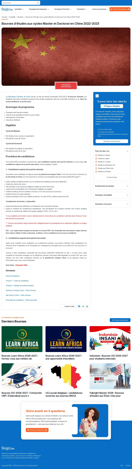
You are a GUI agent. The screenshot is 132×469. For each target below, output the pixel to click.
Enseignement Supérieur (38, 9)
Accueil (4, 17)
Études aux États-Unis (105, 168)
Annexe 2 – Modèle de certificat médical (20, 286)
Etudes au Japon (104, 158)
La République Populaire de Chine (18, 97)
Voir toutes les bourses (120, 320)
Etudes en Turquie (104, 162)
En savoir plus (112, 177)
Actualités (18, 9)
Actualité (12, 17)
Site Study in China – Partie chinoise (18, 295)
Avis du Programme (12, 276)
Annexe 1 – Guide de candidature (17, 281)
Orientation (81, 9)
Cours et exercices (99, 9)
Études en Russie (104, 155)
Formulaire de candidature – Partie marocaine (21, 300)
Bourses (20, 17)
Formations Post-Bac (61, 9)
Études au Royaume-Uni (106, 165)
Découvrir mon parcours (120, 9)
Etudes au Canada (104, 171)
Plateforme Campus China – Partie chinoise (21, 290)
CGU (121, 465)
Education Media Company (30, 458)
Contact (128, 465)
